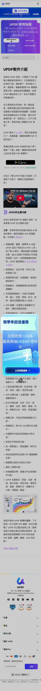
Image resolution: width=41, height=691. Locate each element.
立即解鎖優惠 (21, 370)
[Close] (20, 380)
